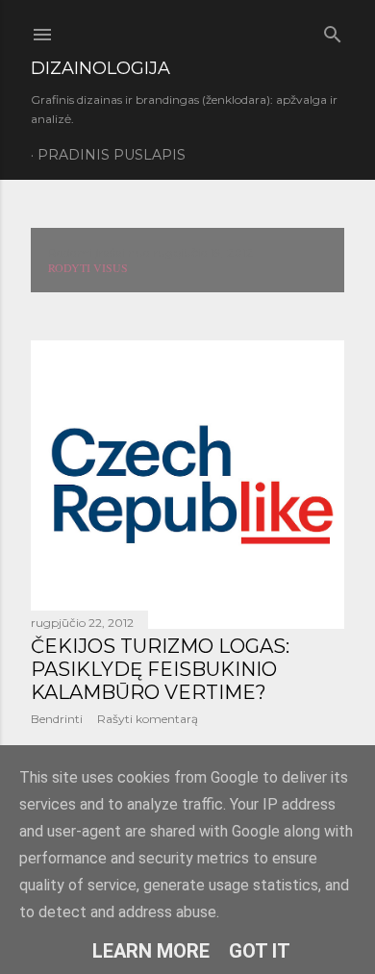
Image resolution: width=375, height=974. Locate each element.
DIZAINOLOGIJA (100, 68)
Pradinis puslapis (112, 154)
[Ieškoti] (332, 30)
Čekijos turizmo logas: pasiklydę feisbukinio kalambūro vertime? (160, 669)
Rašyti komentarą (147, 719)
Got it (259, 950)
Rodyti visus (88, 267)
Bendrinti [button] (57, 719)
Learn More (151, 950)
